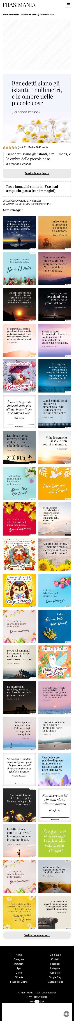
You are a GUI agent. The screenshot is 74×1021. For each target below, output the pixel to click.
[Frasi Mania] (19, 4)
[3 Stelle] (9, 147)
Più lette (19, 977)
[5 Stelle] (15, 147)
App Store (55, 972)
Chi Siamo (55, 954)
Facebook (55, 963)
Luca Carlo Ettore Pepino (20, 204)
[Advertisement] (37, 44)
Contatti (55, 959)
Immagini (19, 963)
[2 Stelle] (7, 147)
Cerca (19, 972)
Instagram (55, 968)
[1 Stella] (4, 147)
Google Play (55, 977)
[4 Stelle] (12, 147)
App (19, 968)
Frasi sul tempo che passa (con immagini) (32, 188)
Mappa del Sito (55, 981)
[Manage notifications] (66, 1014)
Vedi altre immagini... (37, 935)
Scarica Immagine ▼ (37, 173)
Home (19, 954)
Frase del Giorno (18, 981)
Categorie (19, 959)
